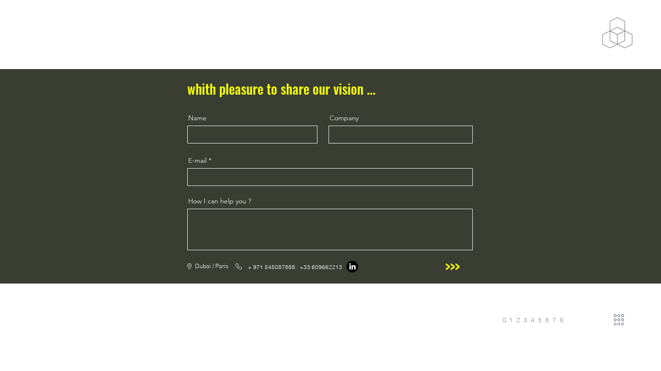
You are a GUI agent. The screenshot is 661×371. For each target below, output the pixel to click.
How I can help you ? (219, 201)
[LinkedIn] (352, 266)
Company (344, 117)
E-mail (197, 160)
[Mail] (619, 320)
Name (197, 117)
